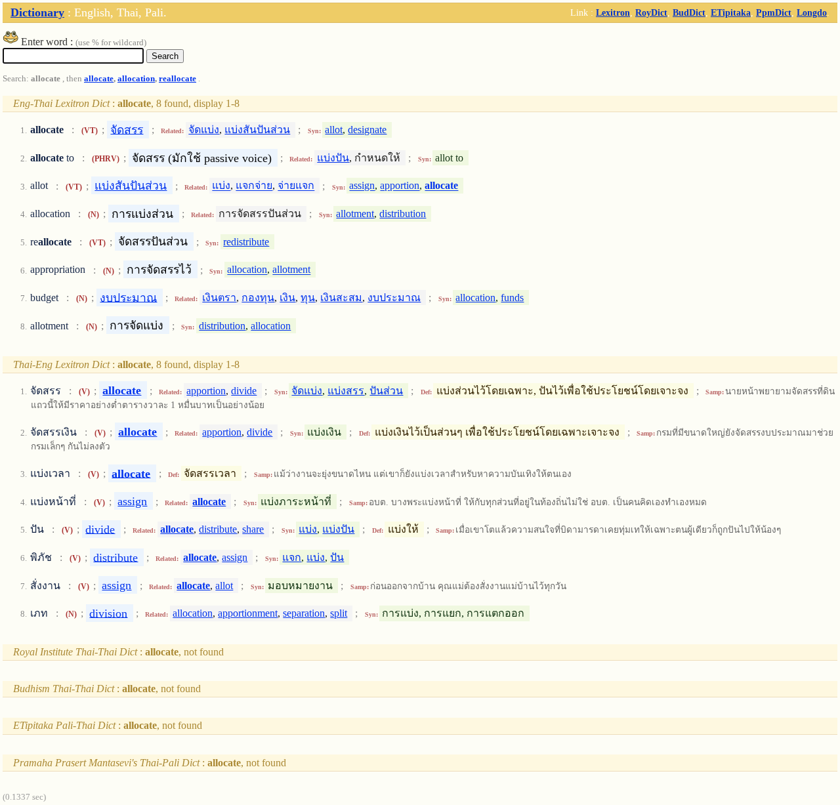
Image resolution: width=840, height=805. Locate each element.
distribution (402, 213)
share (253, 529)
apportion (399, 186)
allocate (99, 78)
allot (334, 129)
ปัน (337, 557)
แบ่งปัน (333, 157)
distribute (218, 529)
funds (512, 297)
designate (367, 129)
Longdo (812, 12)
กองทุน (258, 297)
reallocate (177, 78)
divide (244, 390)
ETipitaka (731, 12)
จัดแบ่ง (203, 129)
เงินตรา (219, 297)
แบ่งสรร (345, 390)
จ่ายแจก (296, 186)
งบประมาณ (128, 297)
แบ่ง (221, 186)
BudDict (689, 12)
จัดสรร (126, 129)
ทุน (308, 297)
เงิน (287, 297)
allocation (136, 78)
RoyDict (651, 12)
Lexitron (613, 12)
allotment (355, 213)
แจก (291, 557)
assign (362, 186)
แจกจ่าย (254, 186)
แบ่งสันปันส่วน (257, 129)
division (108, 612)
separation (304, 613)
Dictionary (37, 12)
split (338, 613)
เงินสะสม (341, 297)
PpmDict (773, 12)
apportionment (248, 613)
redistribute (246, 241)
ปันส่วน (386, 390)
